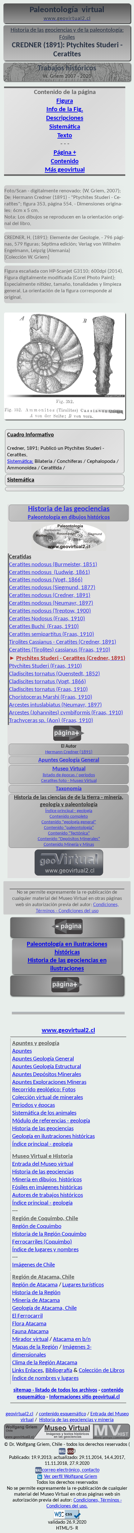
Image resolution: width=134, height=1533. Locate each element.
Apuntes (22, 1051)
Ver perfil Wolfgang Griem (70, 1476)
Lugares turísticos (83, 1285)
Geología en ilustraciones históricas (53, 1137)
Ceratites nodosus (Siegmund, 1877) (52, 588)
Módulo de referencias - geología (51, 1121)
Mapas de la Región (35, 1347)
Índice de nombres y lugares (45, 1378)
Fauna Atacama (30, 1332)
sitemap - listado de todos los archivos (55, 1390)
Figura (64, 101)
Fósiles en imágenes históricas (47, 1188)
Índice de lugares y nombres (45, 1250)
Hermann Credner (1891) (69, 752)
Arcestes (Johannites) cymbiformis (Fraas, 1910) (66, 713)
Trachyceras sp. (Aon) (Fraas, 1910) (51, 721)
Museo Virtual (68, 769)
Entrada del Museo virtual (42, 1164)
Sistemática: (20, 461)
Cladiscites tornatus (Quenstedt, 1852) (54, 674)
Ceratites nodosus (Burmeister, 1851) (53, 565)
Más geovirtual (65, 170)
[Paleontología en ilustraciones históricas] (68, 550)
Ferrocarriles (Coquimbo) (42, 1242)
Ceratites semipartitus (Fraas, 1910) (51, 634)
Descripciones (64, 118)
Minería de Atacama (36, 1301)
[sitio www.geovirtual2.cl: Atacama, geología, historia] (69, 874)
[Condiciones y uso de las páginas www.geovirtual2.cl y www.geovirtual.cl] (70, 1451)
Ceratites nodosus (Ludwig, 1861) (49, 573)
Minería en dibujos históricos (47, 1180)
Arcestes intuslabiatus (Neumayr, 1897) (55, 705)
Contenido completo (69, 816)
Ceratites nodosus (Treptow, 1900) (50, 611)
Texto (64, 135)
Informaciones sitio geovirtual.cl (84, 1397)
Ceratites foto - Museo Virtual (69, 780)
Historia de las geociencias (43, 1129)
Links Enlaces (27, 1371)
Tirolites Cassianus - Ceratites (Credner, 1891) (62, 642)
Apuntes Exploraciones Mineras (49, 1082)
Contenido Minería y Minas (69, 844)
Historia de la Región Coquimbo (49, 1234)
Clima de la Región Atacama (44, 1363)
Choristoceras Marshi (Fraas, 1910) (50, 697)
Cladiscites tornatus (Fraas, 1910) (48, 690)
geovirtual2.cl (19, 1414)
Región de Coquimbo (36, 1227)
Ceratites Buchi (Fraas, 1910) (44, 627)
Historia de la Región (36, 1293)
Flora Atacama (29, 1324)
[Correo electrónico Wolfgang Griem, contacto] (62, 1451)
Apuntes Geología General (68, 760)
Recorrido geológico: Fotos (43, 1090)
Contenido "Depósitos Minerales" (69, 839)
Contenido (65, 161)
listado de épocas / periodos (69, 775)
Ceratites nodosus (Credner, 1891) (49, 596)
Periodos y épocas (33, 1105)
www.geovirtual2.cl (68, 1030)
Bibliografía (58, 1371)
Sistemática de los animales (44, 1113)
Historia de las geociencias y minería (76, 1420)
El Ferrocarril (27, 1316)
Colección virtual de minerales (47, 1098)
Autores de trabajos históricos (47, 1195)
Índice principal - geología (68, 811)
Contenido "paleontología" (69, 827)
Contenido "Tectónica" (69, 833)
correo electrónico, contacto (70, 1470)
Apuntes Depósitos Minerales (46, 1075)
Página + (65, 152)
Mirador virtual (30, 1340)
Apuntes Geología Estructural (46, 1067)
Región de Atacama (35, 1285)
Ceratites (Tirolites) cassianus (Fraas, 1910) (59, 650)
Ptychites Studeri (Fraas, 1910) (45, 666)
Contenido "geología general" (68, 822)
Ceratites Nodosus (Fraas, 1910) (47, 619)
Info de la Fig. (64, 109)
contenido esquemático (62, 1414)
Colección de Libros (101, 1371)
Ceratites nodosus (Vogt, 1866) (46, 580)
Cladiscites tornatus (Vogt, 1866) (47, 682)
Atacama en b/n (72, 1340)
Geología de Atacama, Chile (44, 1308)
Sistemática (64, 127)
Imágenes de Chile (33, 1265)
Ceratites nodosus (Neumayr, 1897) (51, 603)
